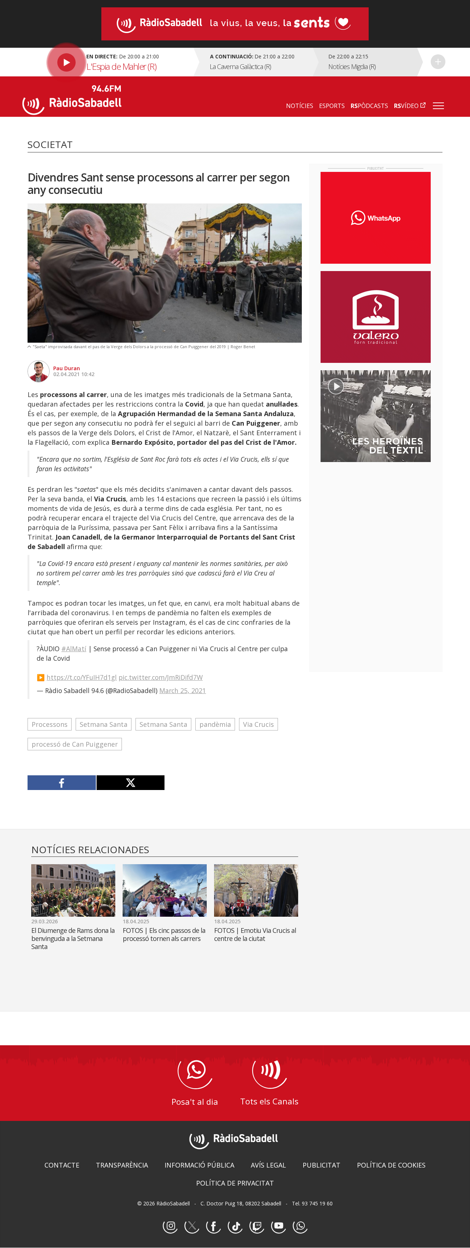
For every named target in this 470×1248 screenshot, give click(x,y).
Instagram (170, 1226)
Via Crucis (258, 724)
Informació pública (199, 1165)
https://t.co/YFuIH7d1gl (82, 677)
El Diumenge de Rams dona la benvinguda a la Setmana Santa (73, 938)
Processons (50, 724)
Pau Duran (66, 368)
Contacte (61, 1165)
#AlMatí (73, 648)
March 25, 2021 (182, 690)
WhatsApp (300, 1226)
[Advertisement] (376, 515)
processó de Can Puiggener (75, 744)
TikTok (235, 1226)
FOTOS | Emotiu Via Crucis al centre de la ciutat (255, 934)
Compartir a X (130, 782)
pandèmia (215, 724)
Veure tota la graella (438, 61)
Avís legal (268, 1165)
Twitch (256, 1226)
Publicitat (321, 1165)
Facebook (213, 1226)
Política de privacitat (235, 1183)
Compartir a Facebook (62, 782)
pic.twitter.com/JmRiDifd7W (161, 677)
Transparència (122, 1165)
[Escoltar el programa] (107, 62)
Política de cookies (391, 1165)
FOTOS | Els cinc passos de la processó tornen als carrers (164, 934)
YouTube (278, 1226)
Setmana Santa (103, 724)
